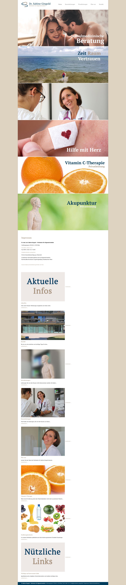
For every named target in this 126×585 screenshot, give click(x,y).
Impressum (86, 583)
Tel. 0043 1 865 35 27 (26, 247)
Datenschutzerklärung (94, 583)
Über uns (93, 4)
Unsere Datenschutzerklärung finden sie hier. (32, 264)
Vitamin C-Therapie (26, 496)
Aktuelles (23, 303)
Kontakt (101, 4)
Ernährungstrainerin (27, 535)
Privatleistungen (82, 4)
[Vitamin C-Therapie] (63, 175)
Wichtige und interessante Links (30, 573)
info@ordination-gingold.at (28, 252)
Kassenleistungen (70, 4)
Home (60, 4)
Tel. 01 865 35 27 (66, 583)
